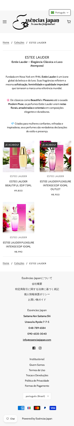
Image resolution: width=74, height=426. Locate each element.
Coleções (19, 42)
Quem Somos (37, 364)
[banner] (36, 21)
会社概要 (37, 283)
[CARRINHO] (69, 21)
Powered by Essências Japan (37, 418)
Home (6, 42)
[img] (34, 347)
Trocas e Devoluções (37, 375)
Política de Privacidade (37, 380)
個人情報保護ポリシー (37, 294)
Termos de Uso (37, 370)
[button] (59, 12)
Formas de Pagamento (37, 385)
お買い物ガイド (37, 299)
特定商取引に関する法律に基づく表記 (37, 289)
